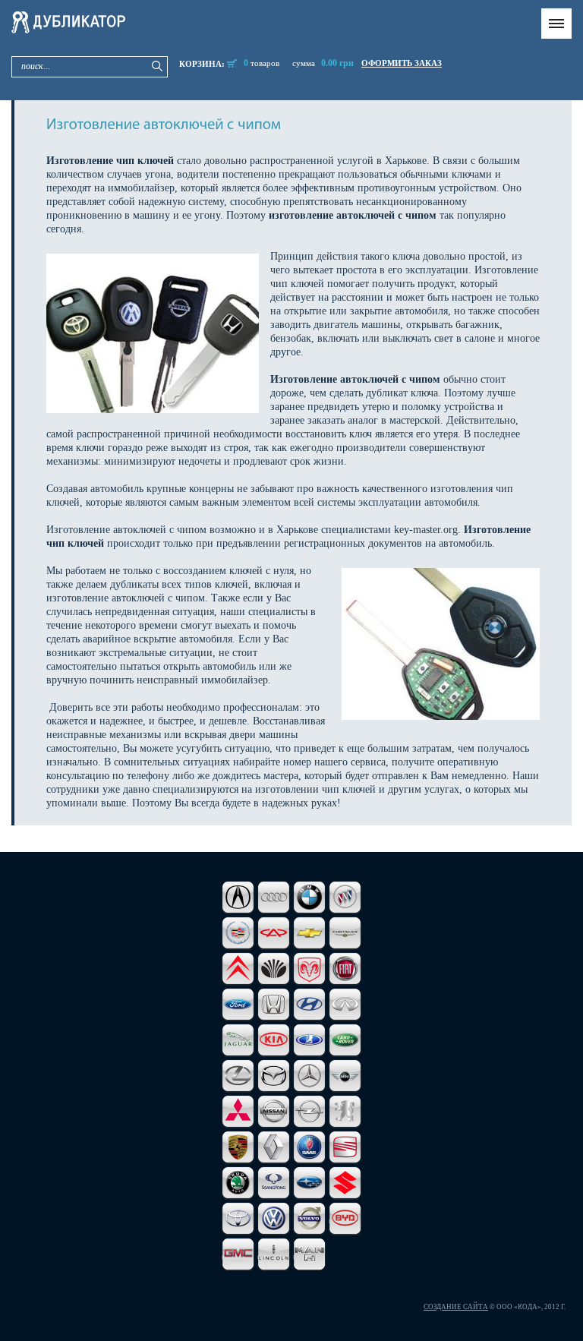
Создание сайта (456, 1307)
